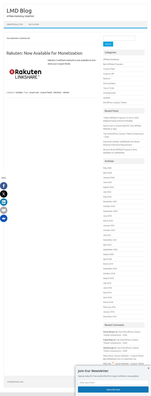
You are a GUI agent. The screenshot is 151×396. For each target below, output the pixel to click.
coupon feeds (46, 92)
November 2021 (110, 240)
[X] (3, 194)
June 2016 (107, 288)
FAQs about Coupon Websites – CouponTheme (123, 356)
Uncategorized (109, 93)
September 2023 (110, 211)
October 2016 (109, 273)
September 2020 (110, 249)
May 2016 (107, 292)
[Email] (3, 210)
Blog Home (34, 24)
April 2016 (107, 297)
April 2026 (107, 173)
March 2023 (108, 221)
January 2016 (108, 312)
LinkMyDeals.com (15, 24)
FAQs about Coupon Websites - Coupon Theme (123, 364)
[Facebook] (3, 185)
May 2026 (107, 168)
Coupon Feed (109, 69)
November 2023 (110, 201)
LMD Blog (19, 10)
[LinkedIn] (3, 202)
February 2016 (109, 307)
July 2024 (107, 192)
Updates (19, 92)
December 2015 (110, 316)
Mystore (106, 78)
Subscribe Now (113, 389)
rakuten (66, 92)
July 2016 (107, 283)
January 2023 (108, 225)
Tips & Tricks (108, 88)
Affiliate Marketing (111, 59)
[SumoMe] (3, 218)
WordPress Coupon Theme (115, 102)
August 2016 (108, 278)
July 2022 (107, 235)
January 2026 (108, 177)
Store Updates (109, 83)
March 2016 (108, 302)
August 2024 (108, 187)
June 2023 (107, 216)
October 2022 (109, 230)
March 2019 (108, 264)
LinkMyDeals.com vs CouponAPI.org (121, 359)
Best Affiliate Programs (113, 64)
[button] (113, 371)
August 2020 (108, 254)
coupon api (34, 92)
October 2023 (109, 206)
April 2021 (107, 245)
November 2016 (110, 269)
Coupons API (108, 74)
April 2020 (107, 259)
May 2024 (107, 197)
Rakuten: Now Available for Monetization (44, 53)
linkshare (57, 92)
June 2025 (107, 182)
